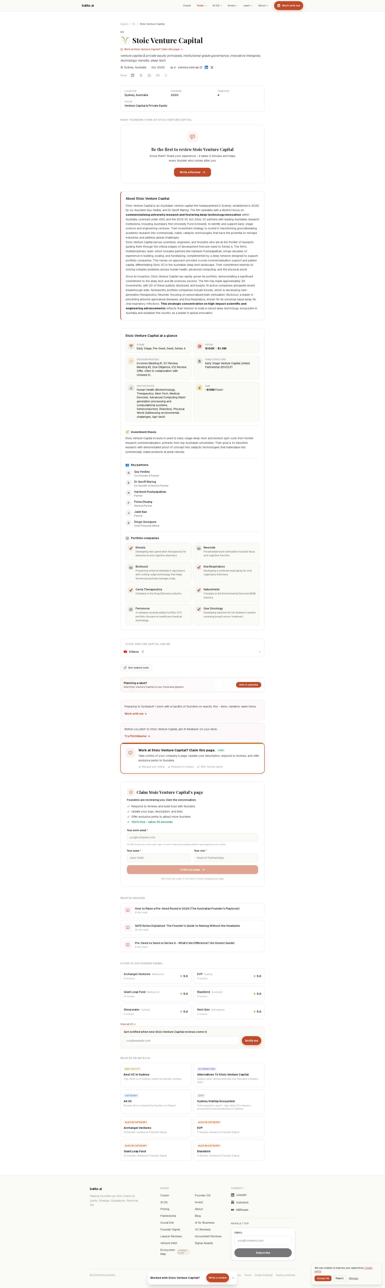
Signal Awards (204, 1243)
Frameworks (168, 1216)
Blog (198, 1216)
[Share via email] (157, 75)
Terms (247, 1275)
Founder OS (203, 1195)
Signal (124, 24)
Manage (353, 1278)
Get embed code (138, 667)
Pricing (164, 1209)
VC (133, 24)
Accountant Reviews (208, 1236)
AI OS (216, 5)
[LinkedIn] (206, 67)
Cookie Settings (263, 1275)
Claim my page (190, 869)
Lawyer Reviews (171, 1236)
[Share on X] (141, 75)
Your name (134, 850)
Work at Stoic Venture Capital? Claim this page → (153, 49)
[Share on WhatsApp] (149, 75)
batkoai (88, 5)
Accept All (323, 1278)
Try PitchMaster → (137, 736)
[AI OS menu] (221, 6)
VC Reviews (203, 1229)
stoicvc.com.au (188, 67)
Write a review (218, 1277)
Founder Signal (170, 1229)
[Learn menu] (251, 6)
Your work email (137, 830)
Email (238, 1232)
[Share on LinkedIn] (132, 75)
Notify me (251, 1040)
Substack (242, 1202)
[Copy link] (166, 75)
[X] (212, 67)
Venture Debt (168, 1243)
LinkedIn (241, 1195)
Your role (200, 850)
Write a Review (190, 172)
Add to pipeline (248, 684)
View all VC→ (128, 1024)
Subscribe (263, 1253)
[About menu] (267, 6)
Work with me (291, 5)
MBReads (242, 1210)
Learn (246, 5)
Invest (231, 5)
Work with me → (136, 713)
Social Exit (167, 1222)
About (262, 5)
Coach (187, 5)
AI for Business (205, 1222)
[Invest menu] (237, 6)
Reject (339, 1278)
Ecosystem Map (173, 1252)
